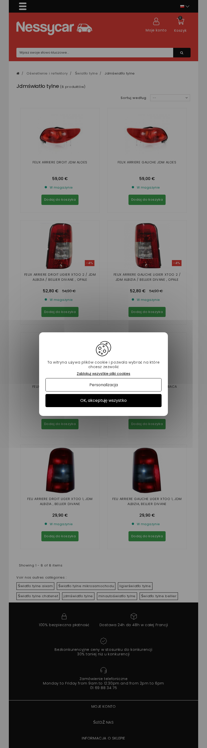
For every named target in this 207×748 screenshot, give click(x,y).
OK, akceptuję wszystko (103, 400)
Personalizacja (103, 385)
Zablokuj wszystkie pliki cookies (103, 373)
